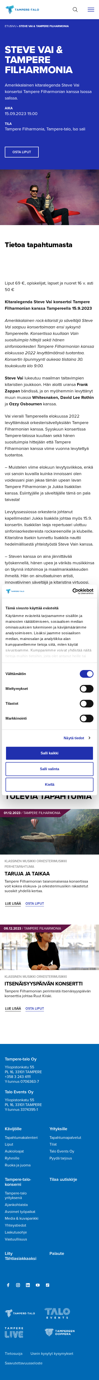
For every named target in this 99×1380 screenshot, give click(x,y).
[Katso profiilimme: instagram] (18, 1285)
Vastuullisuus (16, 1239)
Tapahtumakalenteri (21, 1137)
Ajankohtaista (16, 1204)
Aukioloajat (14, 1151)
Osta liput (21, 152)
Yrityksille (58, 1129)
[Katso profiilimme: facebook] (8, 1285)
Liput (9, 1144)
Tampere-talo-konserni (18, 1182)
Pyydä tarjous (61, 1158)
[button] (75, 9)
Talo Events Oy (62, 1151)
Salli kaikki (49, 753)
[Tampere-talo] (24, 9)
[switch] (86, 689)
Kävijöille (13, 1129)
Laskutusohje (16, 1232)
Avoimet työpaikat (20, 1211)
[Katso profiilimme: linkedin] (28, 1285)
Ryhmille (12, 1158)
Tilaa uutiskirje (63, 1179)
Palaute (57, 1253)
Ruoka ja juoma (18, 1165)
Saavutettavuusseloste (24, 1363)
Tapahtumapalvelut (65, 1137)
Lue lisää (13, 903)
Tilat (53, 1144)
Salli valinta (49, 769)
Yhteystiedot (15, 1225)
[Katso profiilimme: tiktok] (47, 1285)
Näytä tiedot (74, 738)
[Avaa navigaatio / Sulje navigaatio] (91, 9)
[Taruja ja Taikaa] (49, 832)
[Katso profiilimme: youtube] (37, 1285)
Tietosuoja (13, 1353)
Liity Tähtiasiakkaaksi (20, 1256)
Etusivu (10, 26)
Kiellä (49, 784)
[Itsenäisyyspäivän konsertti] (49, 947)
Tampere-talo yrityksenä (16, 1195)
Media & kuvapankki (21, 1218)
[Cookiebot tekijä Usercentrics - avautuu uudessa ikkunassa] (72, 591)
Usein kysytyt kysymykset (52, 1353)
